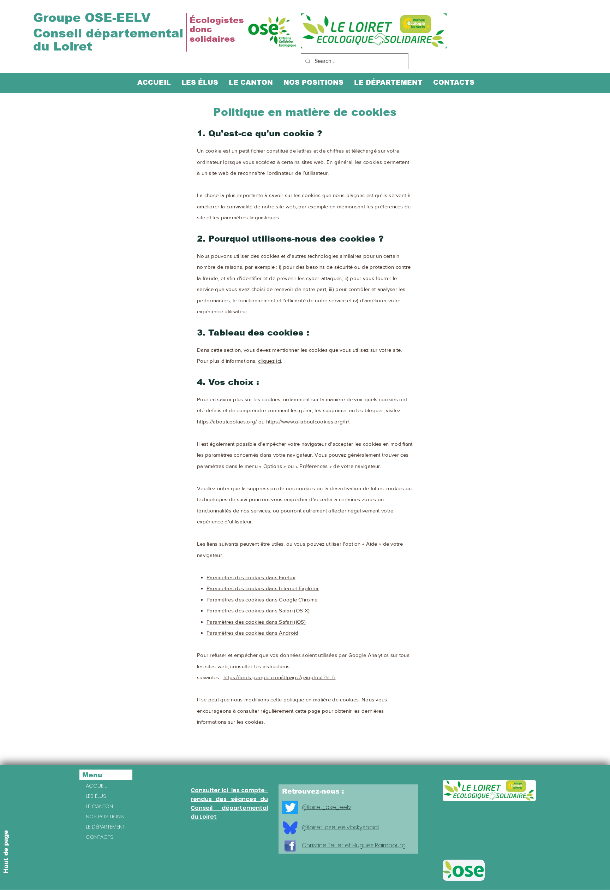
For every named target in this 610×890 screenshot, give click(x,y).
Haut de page (5, 851)
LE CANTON (99, 806)
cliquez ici (269, 361)
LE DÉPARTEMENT (105, 826)
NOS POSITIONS (105, 816)
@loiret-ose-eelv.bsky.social (340, 827)
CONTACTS (99, 837)
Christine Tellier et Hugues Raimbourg (354, 845)
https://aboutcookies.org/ (227, 422)
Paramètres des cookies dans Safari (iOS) (256, 622)
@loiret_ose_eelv (326, 807)
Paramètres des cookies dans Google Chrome (262, 600)
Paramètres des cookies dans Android (253, 633)
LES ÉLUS (96, 796)
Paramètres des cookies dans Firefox (251, 577)
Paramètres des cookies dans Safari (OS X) (258, 610)
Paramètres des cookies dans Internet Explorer (263, 588)
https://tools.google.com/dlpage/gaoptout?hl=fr (279, 677)
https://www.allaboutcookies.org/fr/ (307, 422)
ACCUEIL (96, 785)
